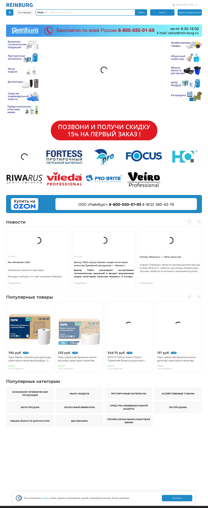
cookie (45, 498)
